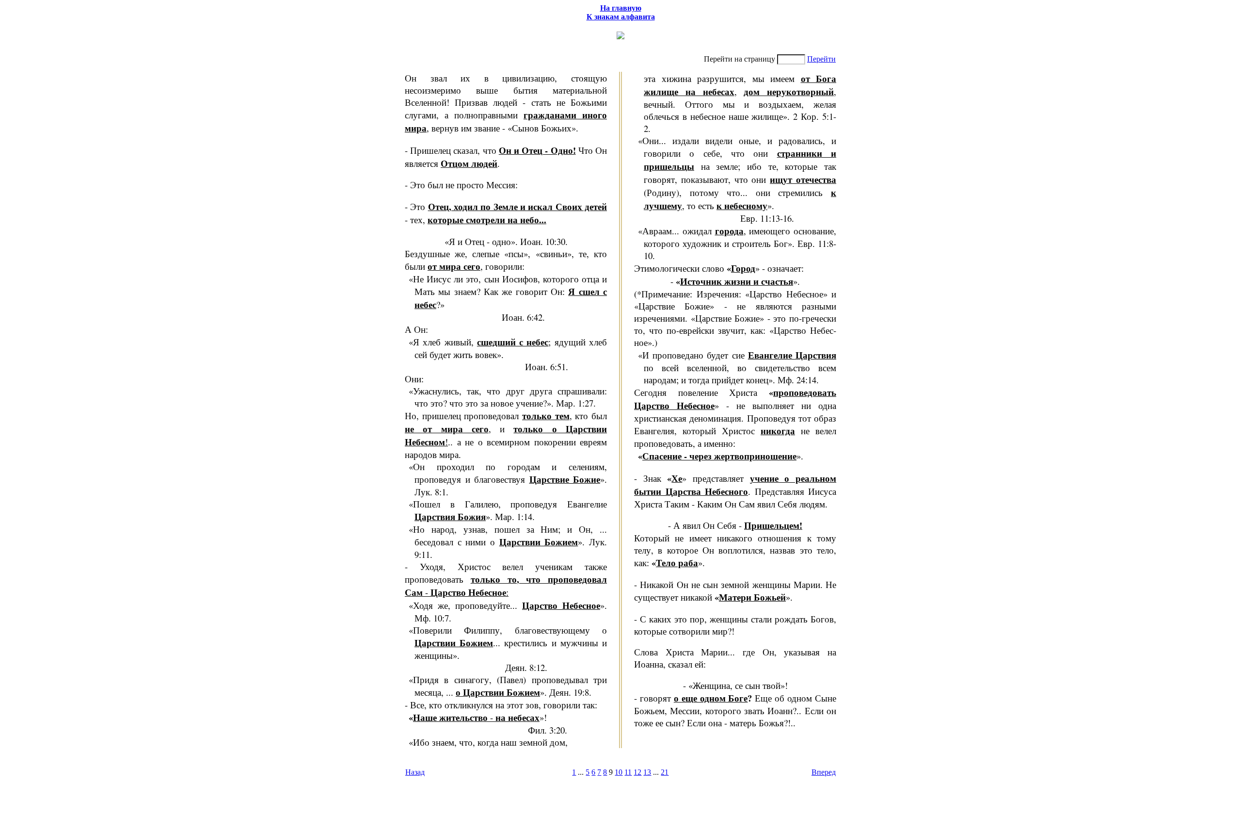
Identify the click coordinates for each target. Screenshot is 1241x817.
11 (628, 772)
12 (637, 772)
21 (664, 772)
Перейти (821, 59)
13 (647, 772)
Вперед (823, 772)
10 (618, 772)
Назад (415, 772)
